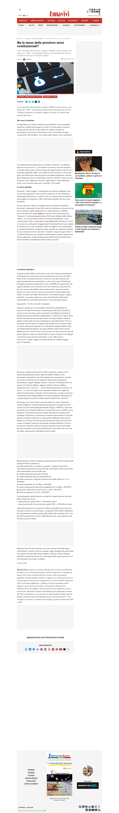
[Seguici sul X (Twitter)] (90, 12)
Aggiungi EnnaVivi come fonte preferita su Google (45, 637)
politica (40, 213)
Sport (40, 25)
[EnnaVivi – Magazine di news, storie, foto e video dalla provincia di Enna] (59, 13)
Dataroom (72, 20)
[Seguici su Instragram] (99, 10)
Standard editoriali (31, 778)
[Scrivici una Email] (99, 12)
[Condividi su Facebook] (26, 101)
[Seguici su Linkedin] (92, 10)
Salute (31, 25)
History (84, 20)
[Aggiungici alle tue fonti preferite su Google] (90, 10)
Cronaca (23, 20)
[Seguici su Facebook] (95, 10)
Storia (21, 25)
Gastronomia (79, 25)
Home (20, 38)
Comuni (96, 20)
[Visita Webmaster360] (88, 785)
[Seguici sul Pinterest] (92, 12)
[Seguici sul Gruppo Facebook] (97, 10)
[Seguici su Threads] (88, 12)
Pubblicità (31, 769)
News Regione (52, 25)
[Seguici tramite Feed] (100, 14)
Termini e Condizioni (31, 783)
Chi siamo (31, 775)
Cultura (51, 20)
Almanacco (94, 25)
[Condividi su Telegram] (32, 101)
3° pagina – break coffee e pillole (34, 38)
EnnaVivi (28, 59)
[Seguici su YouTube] (97, 12)
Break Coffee (37, 20)
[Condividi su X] (35, 101)
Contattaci (31, 772)
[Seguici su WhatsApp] (95, 12)
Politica (61, 20)
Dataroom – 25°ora (50, 96)
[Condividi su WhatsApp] (29, 101)
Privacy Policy (31, 781)
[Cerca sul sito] (20, 10)
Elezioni (66, 25)
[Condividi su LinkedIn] (39, 101)
